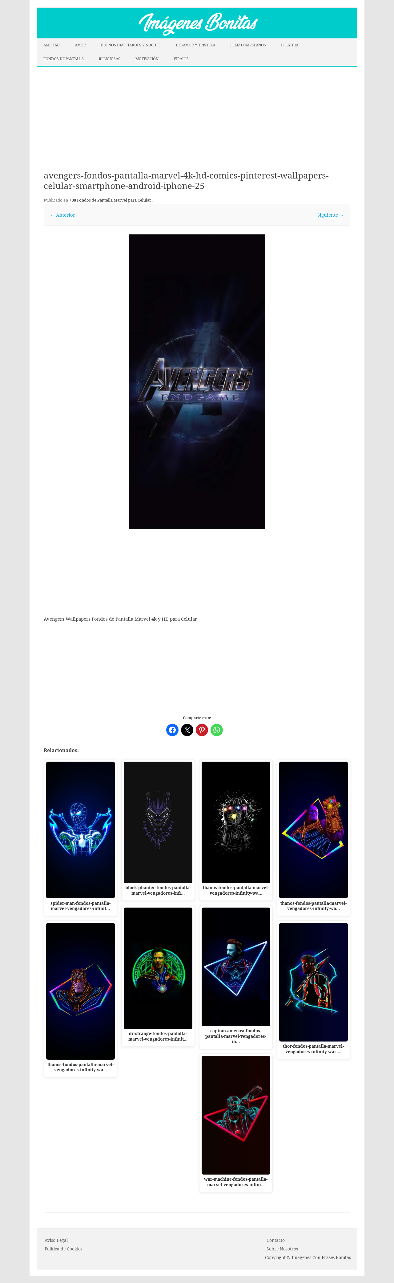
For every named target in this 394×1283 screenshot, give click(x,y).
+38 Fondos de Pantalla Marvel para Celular (110, 200)
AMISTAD (51, 45)
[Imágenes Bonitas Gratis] (197, 36)
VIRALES (181, 58)
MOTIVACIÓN (147, 58)
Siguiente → (330, 215)
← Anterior (62, 215)
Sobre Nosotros (282, 1249)
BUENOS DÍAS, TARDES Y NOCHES (131, 45)
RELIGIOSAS (109, 58)
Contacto (276, 1240)
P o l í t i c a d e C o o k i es (63, 1249)
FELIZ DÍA (289, 45)
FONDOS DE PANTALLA (63, 58)
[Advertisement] (197, 110)
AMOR (80, 45)
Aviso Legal (56, 1240)
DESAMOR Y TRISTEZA (195, 45)
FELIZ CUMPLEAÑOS (248, 45)
